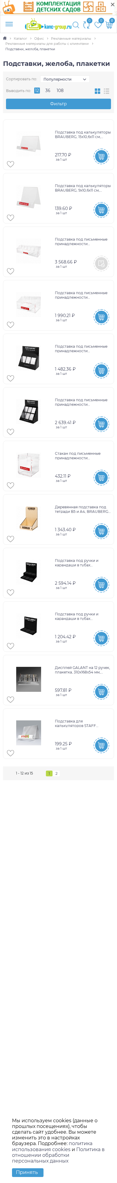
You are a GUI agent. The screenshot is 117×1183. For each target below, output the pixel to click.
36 (47, 90)
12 (37, 90)
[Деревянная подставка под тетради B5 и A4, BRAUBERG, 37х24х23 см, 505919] (29, 519)
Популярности (57, 79)
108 (60, 90)
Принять (27, 1172)
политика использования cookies (52, 1146)
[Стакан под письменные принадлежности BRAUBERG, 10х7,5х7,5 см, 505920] (29, 465)
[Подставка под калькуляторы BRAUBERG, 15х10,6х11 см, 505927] (29, 144)
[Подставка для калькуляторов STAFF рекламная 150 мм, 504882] (29, 733)
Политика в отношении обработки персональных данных (58, 1155)
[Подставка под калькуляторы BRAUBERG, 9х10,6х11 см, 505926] (29, 198)
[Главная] (5, 38)
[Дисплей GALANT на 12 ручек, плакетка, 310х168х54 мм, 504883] (29, 680)
